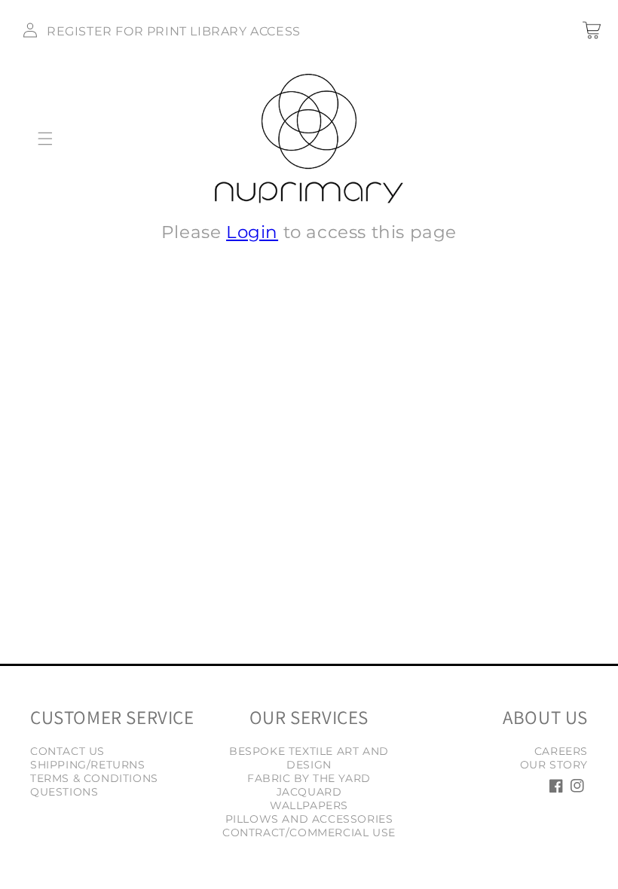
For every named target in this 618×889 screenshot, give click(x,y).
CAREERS (561, 751)
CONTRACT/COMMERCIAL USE (309, 832)
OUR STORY (554, 764)
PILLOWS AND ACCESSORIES (309, 819)
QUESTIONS (64, 792)
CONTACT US (67, 751)
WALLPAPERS (309, 805)
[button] (45, 138)
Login (252, 232)
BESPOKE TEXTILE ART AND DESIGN (309, 757)
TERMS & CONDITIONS (94, 778)
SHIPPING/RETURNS (87, 764)
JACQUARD (309, 792)
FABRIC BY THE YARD (309, 778)
